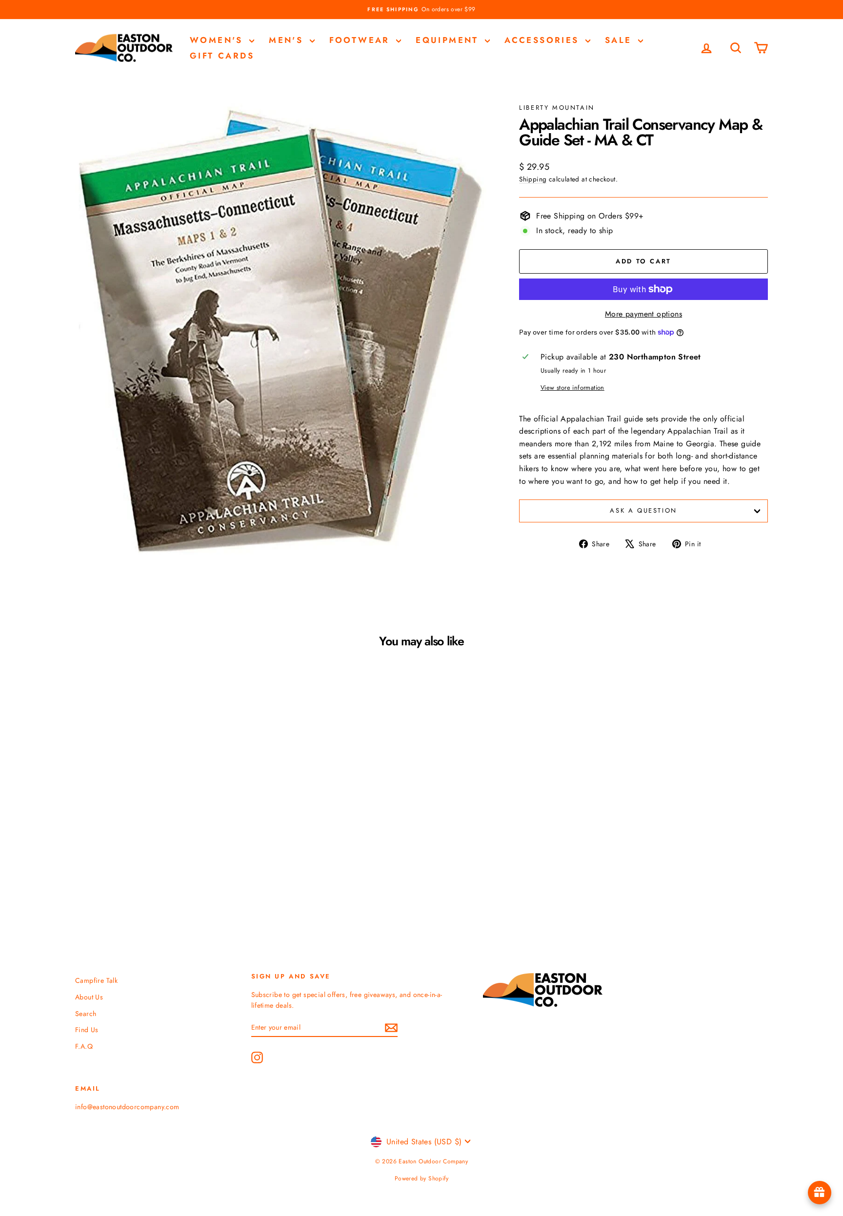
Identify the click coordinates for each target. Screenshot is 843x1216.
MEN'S (288, 40)
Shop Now (157, 826)
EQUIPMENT (449, 40)
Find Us (87, 1030)
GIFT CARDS (222, 55)
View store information (572, 387)
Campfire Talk (96, 980)
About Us (89, 997)
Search (85, 1013)
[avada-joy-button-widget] (819, 1192)
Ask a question (643, 510)
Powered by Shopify (421, 1178)
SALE (620, 40)
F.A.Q (84, 1046)
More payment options (643, 313)
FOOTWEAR (361, 40)
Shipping (532, 179)
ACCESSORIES (543, 40)
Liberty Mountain (557, 107)
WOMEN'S (218, 40)
